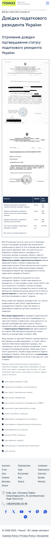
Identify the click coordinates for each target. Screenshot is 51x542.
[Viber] (37, 511)
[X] (13, 511)
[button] (47, 3)
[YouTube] (21, 511)
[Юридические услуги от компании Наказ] (9, 3)
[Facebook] (5, 511)
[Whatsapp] (45, 511)
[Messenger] (25, 517)
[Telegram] (29, 511)
